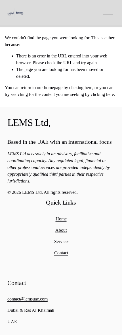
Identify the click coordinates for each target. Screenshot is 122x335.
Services (61, 241)
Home (61, 218)
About (61, 230)
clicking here (80, 87)
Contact (61, 252)
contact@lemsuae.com (27, 299)
